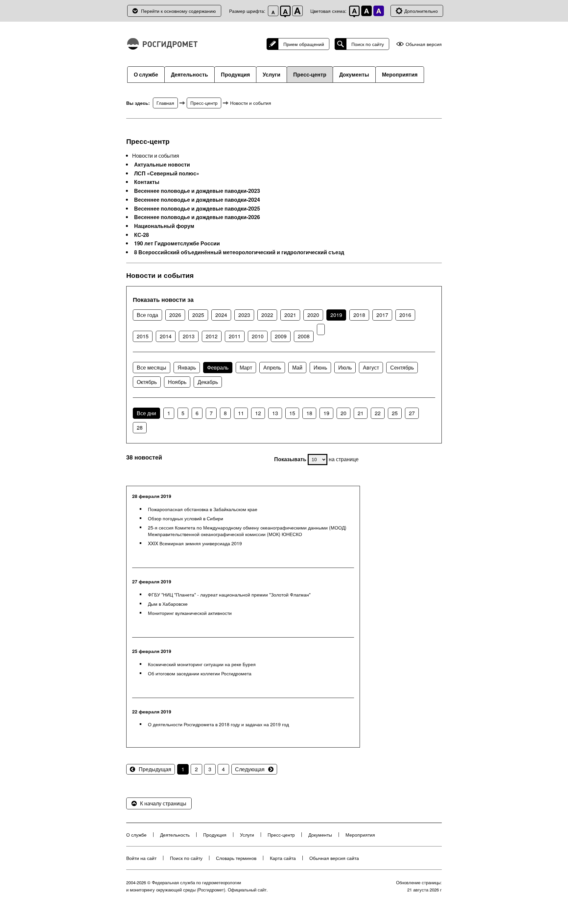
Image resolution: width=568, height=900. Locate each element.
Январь (187, 367)
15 (292, 413)
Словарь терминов (236, 858)
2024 (221, 315)
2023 (244, 315)
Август (371, 367)
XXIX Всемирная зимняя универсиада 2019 (195, 543)
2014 (166, 336)
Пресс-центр (309, 74)
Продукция (235, 74)
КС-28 (141, 234)
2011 (235, 336)
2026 (175, 315)
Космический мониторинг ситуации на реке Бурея (202, 664)
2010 (258, 336)
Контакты (146, 182)
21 (361, 413)
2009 (281, 336)
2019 (336, 315)
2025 (198, 315)
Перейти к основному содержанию (178, 11)
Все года (147, 315)
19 (326, 413)
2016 (405, 315)
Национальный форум (164, 226)
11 (241, 413)
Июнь (320, 367)
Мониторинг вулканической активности (190, 613)
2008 (304, 336)
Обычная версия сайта (334, 858)
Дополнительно (421, 11)
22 (378, 413)
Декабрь (208, 382)
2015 (143, 336)
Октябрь (147, 382)
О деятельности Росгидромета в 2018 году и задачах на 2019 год (218, 724)
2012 (212, 336)
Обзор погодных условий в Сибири (185, 518)
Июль (345, 367)
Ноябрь (177, 382)
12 (258, 413)
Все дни (146, 413)
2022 (267, 315)
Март (246, 367)
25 (395, 413)
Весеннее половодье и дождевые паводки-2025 (197, 208)
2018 (359, 315)
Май (297, 367)
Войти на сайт (141, 858)
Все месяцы (151, 367)
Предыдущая (155, 769)
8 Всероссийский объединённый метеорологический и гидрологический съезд (239, 252)
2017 (382, 315)
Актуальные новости (162, 164)
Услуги (271, 74)
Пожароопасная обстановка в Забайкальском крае (202, 509)
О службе (146, 74)
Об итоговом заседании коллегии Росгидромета (199, 673)
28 (140, 427)
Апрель (272, 367)
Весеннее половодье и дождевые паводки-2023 (197, 190)
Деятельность (189, 74)
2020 (313, 315)
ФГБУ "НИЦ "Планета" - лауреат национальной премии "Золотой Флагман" (229, 594)
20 (343, 413)
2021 (290, 315)
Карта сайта (283, 858)
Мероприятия (399, 74)
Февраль (217, 367)
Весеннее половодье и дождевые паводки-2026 (197, 217)
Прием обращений (303, 44)
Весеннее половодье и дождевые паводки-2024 (197, 199)
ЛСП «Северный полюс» (166, 173)
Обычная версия (424, 44)
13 (275, 413)
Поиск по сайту (367, 44)
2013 (189, 336)
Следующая (250, 769)
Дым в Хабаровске (168, 603)
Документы (354, 74)
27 (412, 413)
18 (309, 413)
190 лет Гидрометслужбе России (177, 243)
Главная (165, 103)
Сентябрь (402, 367)
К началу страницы (163, 803)
